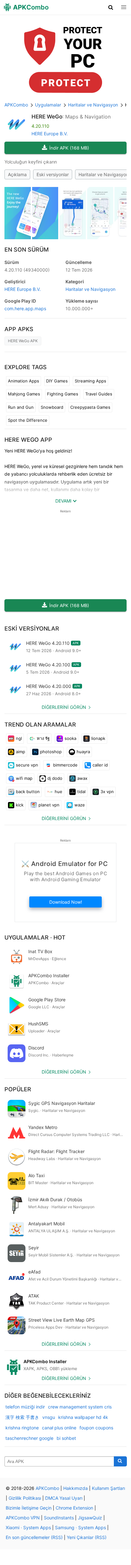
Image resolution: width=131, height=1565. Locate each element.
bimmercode (65, 764)
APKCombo (16, 104)
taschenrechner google (29, 1438)
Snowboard (52, 407)
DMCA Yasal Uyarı (63, 1498)
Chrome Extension (74, 1507)
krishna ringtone (22, 1427)
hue (58, 791)
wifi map (24, 778)
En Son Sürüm (26, 249)
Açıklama (17, 174)
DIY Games (57, 380)
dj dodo (54, 778)
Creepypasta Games (90, 407)
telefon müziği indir (25, 1406)
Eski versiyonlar (53, 174)
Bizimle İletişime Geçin (29, 1507)
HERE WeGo (46, 116)
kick (20, 804)
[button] (111, 7)
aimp (20, 751)
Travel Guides (98, 393)
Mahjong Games (24, 393)
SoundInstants (59, 1517)
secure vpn (27, 764)
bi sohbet (66, 1438)
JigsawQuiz (90, 1517)
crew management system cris (80, 1406)
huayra (83, 751)
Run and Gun (21, 407)
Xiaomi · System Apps (28, 1527)
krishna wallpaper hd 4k (83, 1417)
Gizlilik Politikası (25, 1498)
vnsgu (48, 1417)
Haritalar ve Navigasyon (90, 289)
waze (79, 804)
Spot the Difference (27, 420)
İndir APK (69, 148)
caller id (100, 764)
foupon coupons (96, 1427)
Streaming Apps (90, 380)
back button (28, 791)
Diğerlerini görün (64, 707)
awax (82, 778)
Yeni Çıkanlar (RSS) (87, 1537)
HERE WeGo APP (28, 439)
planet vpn (48, 804)
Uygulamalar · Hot (35, 937)
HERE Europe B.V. (49, 133)
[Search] (120, 1461)
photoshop (51, 751)
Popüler (17, 1089)
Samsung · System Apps (80, 1527)
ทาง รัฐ (43, 738)
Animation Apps (23, 380)
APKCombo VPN (23, 1517)
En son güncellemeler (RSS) (34, 1537)
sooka (70, 738)
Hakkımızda (75, 1488)
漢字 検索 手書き (22, 1417)
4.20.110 (27, 270)
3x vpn (107, 791)
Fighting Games (62, 393)
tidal (81, 791)
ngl (19, 738)
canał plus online (59, 1427)
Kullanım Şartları (108, 1488)
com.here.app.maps (25, 308)
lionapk (98, 738)
